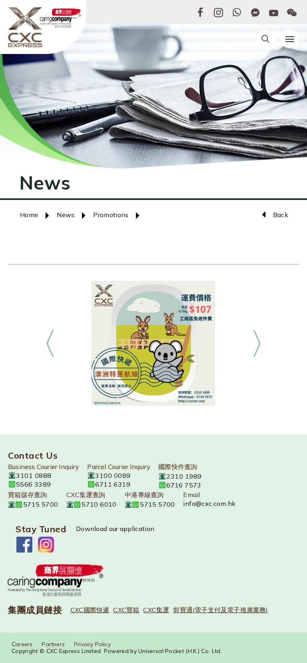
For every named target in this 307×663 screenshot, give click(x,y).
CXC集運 (156, 610)
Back (280, 215)
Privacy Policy (92, 644)
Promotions (110, 215)
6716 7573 (183, 485)
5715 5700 (40, 504)
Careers (22, 644)
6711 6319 (112, 484)
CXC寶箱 (126, 610)
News (65, 215)
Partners (53, 644)
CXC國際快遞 (89, 610)
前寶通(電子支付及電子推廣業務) (220, 610)
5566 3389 (33, 484)
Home (29, 215)
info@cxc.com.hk (209, 503)
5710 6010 (99, 504)
